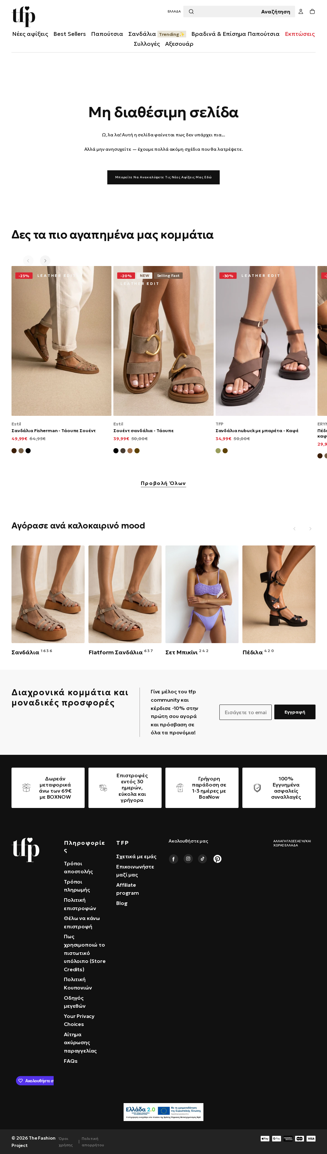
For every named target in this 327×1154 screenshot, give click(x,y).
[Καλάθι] (312, 11)
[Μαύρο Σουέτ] (28, 452)
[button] (174, 12)
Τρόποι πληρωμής (77, 885)
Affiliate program (127, 889)
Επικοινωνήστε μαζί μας (135, 870)
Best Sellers (69, 33)
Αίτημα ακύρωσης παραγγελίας (80, 1042)
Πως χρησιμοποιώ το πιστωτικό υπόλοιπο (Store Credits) (85, 952)
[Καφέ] (137, 452)
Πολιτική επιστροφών (80, 904)
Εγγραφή (295, 712)
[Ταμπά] (130, 452)
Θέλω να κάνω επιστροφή (82, 922)
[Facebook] (173, 859)
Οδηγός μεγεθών (75, 1002)
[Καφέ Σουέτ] (14, 452)
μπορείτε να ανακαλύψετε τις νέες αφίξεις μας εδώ (163, 177)
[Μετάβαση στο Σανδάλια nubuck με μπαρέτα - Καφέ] (266, 341)
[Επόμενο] (45, 260)
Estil (16, 424)
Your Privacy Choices (79, 1020)
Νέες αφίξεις (30, 33)
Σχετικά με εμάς (136, 856)
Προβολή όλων (163, 483)
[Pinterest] (217, 859)
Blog (121, 903)
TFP (220, 424)
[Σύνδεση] (301, 11)
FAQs (70, 1061)
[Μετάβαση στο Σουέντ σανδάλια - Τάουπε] (163, 341)
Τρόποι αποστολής (78, 867)
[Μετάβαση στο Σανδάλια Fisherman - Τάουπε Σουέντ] (61, 341)
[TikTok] (203, 859)
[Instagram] (188, 859)
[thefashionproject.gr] (25, 849)
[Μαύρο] (115, 452)
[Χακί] (218, 452)
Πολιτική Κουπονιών (78, 983)
